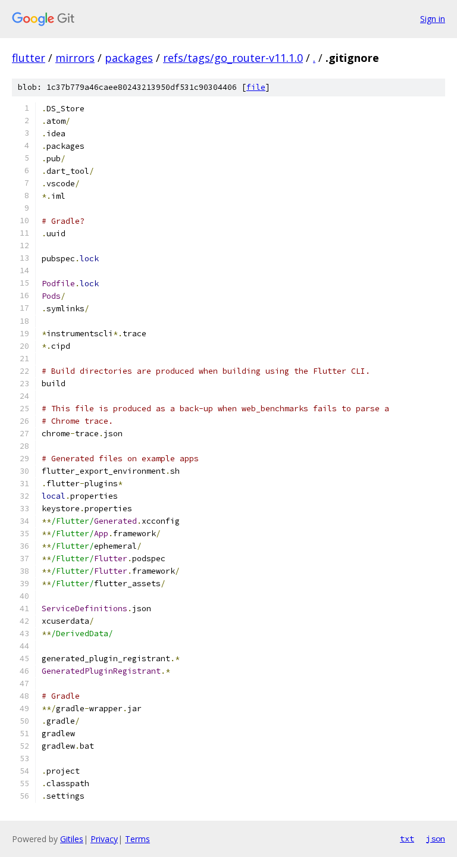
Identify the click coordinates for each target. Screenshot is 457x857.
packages (129, 58)
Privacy (104, 839)
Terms (137, 839)
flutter (28, 58)
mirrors (75, 58)
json (435, 838)
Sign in (432, 18)
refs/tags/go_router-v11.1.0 (233, 58)
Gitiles (71, 839)
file (255, 87)
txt (407, 838)
